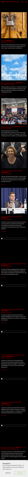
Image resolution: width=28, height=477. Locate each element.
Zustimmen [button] (20, 473)
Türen (8, 41)
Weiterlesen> (3, 50)
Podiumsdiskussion (13, 127)
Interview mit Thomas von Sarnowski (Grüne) (12, 356)
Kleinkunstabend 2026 (13, 83)
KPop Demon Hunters (13, 448)
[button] (22, 2)
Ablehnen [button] (8, 473)
